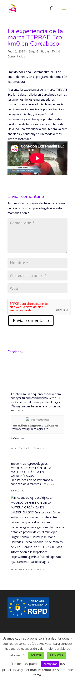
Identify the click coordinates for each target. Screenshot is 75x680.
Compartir (39, 448)
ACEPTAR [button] (36, 655)
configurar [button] (50, 664)
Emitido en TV (45, 51)
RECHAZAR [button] (56, 655)
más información (43, 670)
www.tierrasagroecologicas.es (35, 425)
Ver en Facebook (20, 448)
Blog (31, 51)
